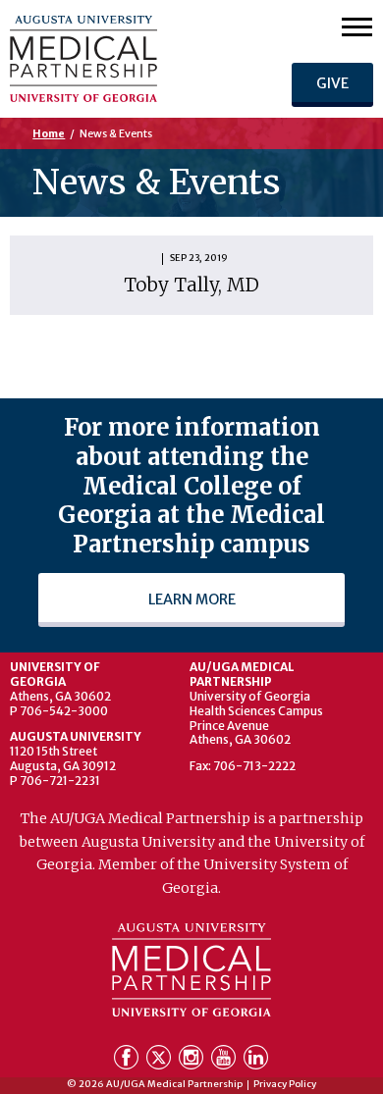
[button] (357, 26)
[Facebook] (128, 1061)
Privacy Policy (284, 1085)
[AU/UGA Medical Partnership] (122, 59)
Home (48, 133)
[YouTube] (225, 1061)
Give (332, 83)
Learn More (192, 599)
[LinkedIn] (256, 1061)
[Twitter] (160, 1061)
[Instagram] (193, 1061)
